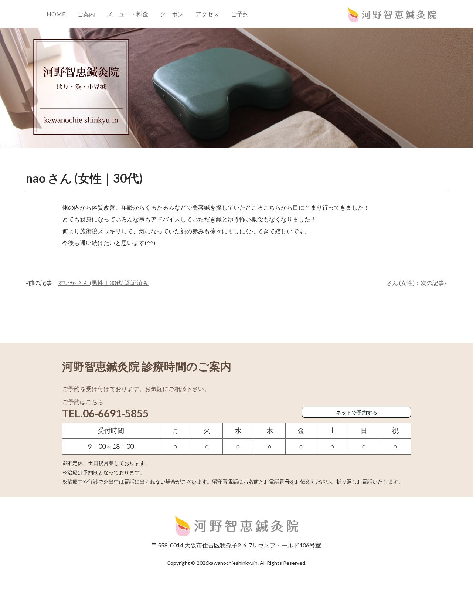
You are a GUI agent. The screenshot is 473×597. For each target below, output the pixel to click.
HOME (56, 13)
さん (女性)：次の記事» (416, 282)
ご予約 (240, 13)
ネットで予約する (356, 412)
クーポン (172, 13)
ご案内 (86, 13)
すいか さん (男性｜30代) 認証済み (103, 282)
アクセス (207, 13)
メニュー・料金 (127, 13)
